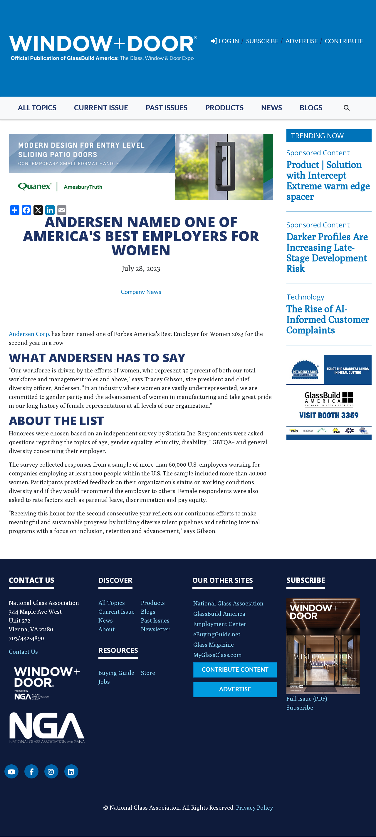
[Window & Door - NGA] (103, 48)
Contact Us (23, 651)
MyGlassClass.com (217, 654)
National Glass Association (228, 603)
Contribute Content (235, 670)
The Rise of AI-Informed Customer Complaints (327, 319)
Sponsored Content (318, 152)
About (106, 629)
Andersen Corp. (29, 333)
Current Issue (101, 108)
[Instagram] (51, 771)
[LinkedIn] (71, 771)
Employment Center (219, 623)
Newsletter (155, 629)
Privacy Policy (254, 807)
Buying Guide (116, 672)
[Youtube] (11, 771)
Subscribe (299, 707)
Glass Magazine (213, 644)
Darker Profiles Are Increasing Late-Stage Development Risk (327, 252)
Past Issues (166, 108)
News (271, 108)
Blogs (311, 108)
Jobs (104, 681)
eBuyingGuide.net (216, 634)
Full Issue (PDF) (306, 698)
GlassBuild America (219, 613)
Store (148, 672)
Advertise (235, 690)
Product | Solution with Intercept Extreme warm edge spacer (328, 180)
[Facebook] (31, 771)
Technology (305, 297)
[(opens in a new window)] (141, 167)
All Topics (37, 108)
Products (224, 108)
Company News (141, 292)
